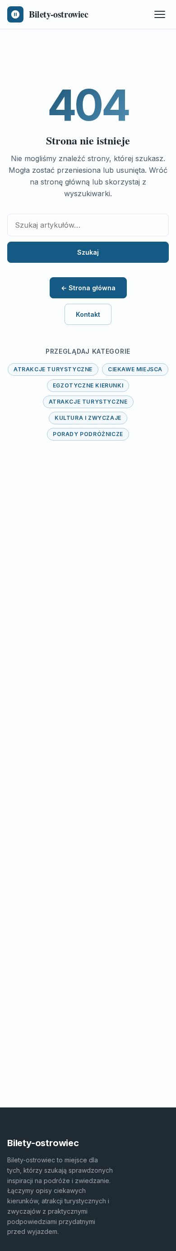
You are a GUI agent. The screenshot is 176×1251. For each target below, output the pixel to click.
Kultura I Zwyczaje (88, 417)
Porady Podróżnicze (88, 434)
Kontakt (88, 314)
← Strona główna (88, 288)
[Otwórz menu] (160, 14)
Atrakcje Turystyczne (88, 401)
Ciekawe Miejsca (135, 369)
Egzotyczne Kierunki (88, 385)
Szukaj (88, 252)
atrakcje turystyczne (53, 369)
